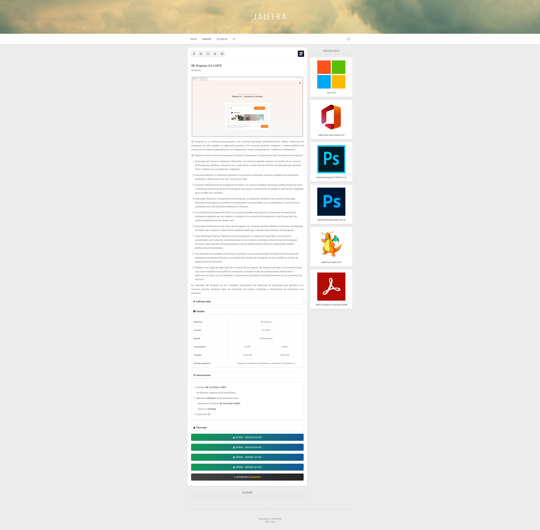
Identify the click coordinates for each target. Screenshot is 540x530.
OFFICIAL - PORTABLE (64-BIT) (249, 466)
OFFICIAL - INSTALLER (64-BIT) (249, 447)
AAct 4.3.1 (331, 92)
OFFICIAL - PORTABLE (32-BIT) (249, 457)
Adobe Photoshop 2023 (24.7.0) (331, 219)
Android (206, 39)
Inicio (193, 39)
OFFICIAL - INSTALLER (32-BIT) (249, 437)
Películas (222, 39)
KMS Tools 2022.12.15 (331, 262)
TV (234, 39)
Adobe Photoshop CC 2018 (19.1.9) (331, 177)
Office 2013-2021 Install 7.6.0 (331, 135)
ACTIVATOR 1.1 (248, 477)
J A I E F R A (270, 16)
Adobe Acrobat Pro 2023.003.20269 (331, 304)
